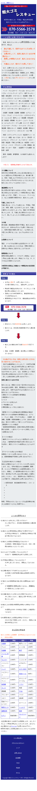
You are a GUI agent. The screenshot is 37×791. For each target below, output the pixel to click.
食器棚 (3, 684)
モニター (4, 660)
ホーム (18, 772)
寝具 (20, 711)
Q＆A (18, 762)
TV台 (21, 691)
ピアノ (3, 715)
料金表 (18, 767)
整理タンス (5, 707)
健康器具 (4, 711)
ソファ (21, 684)
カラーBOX (22, 669)
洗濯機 (3, 650)
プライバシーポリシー (18, 743)
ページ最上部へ (18, 738)
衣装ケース (22, 674)
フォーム (14, 726)
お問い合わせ (18, 753)
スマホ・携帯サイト (7, 3)
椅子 (20, 650)
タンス (3, 688)
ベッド (3, 669)
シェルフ (22, 707)
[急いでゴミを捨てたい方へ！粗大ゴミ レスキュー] (18, 17)
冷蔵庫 (3, 643)
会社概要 (18, 758)
